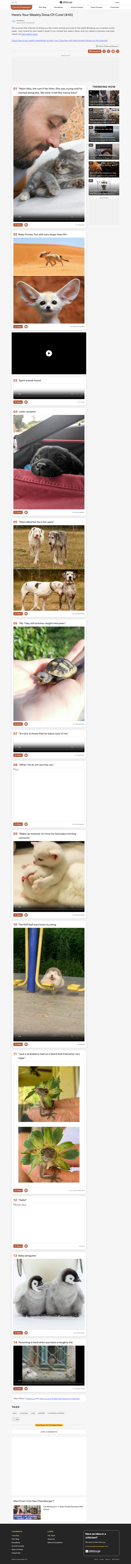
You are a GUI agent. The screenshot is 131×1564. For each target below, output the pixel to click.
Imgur (83, 1246)
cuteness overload (56, 1413)
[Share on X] (108, 51)
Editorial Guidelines (55, 1542)
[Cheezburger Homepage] (66, 2)
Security (107, 1559)
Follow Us (30, 1398)
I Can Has (15, 1536)
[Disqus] (49, 1467)
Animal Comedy (18, 1546)
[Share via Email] (117, 51)
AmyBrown (20, 20)
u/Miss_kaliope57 (79, 512)
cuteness (24, 1413)
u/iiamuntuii (81, 225)
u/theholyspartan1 (79, 824)
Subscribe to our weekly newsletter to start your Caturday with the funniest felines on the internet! (60, 40)
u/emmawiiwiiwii (80, 1333)
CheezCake (16, 1553)
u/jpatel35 (81, 1044)
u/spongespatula (80, 724)
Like (17, 1419)
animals (41, 1413)
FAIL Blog (15, 1539)
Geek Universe (17, 1549)
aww (15, 1413)
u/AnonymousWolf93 (79, 326)
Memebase (16, 1542)
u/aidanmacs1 (80, 755)
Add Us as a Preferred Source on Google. (60, 1398)
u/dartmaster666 (79, 915)
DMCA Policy (115, 1559)
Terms (96, 1559)
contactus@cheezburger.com (96, 1546)
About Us (51, 1539)
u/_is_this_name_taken (78, 1190)
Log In (117, 2)
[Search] (16, 2)
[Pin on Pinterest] (26, 225)
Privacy (102, 1559)
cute (33, 1413)
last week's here (29, 34)
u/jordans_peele (80, 1388)
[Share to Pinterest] (113, 51)
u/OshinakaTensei (79, 613)
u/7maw (82, 402)
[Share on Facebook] (104, 51)
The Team (51, 1536)
